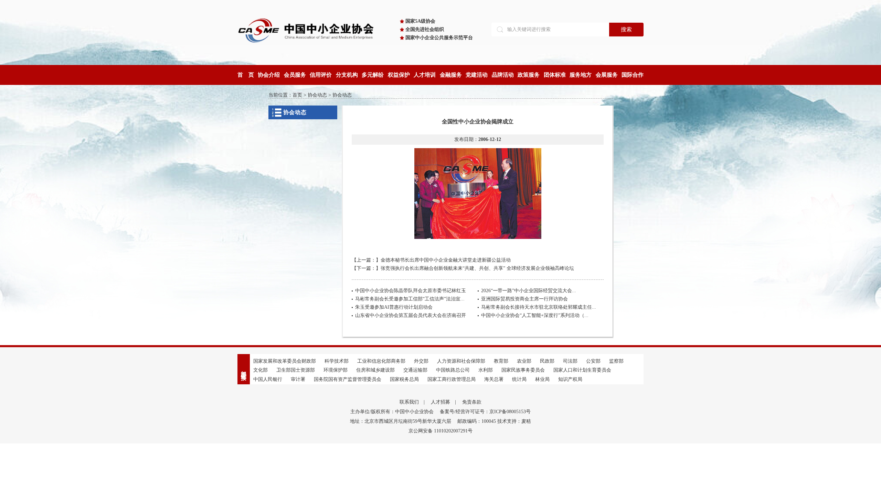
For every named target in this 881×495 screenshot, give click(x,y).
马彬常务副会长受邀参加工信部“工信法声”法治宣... (410, 298)
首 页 (245, 75)
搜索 (626, 29)
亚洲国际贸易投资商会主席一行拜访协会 (524, 298)
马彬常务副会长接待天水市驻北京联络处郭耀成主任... (538, 307)
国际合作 (633, 75)
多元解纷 (373, 75)
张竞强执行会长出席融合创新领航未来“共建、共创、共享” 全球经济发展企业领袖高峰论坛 (477, 268)
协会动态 (317, 95)
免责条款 (471, 402)
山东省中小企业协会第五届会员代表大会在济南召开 (410, 315)
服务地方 (581, 75)
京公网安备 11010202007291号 (440, 430)
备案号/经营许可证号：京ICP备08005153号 (485, 411)
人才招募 (440, 402)
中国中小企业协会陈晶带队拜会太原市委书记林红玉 (410, 290)
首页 (297, 95)
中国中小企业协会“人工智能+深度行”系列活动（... (534, 315)
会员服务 (295, 75)
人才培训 (425, 75)
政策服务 (529, 75)
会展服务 (607, 75)
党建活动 (477, 75)
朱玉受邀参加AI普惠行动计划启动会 (394, 307)
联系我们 (409, 402)
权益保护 (399, 75)
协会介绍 (269, 75)
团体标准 (555, 75)
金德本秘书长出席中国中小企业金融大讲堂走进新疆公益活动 (446, 260)
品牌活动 (503, 75)
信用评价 (321, 75)
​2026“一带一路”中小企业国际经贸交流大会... (528, 290)
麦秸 (526, 421)
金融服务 (451, 75)
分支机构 (347, 75)
